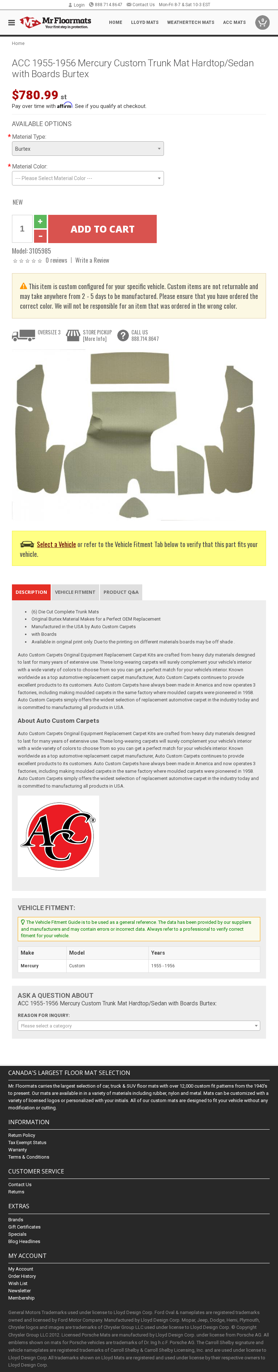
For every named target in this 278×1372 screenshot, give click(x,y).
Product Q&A (121, 592)
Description (31, 592)
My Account (20, 1269)
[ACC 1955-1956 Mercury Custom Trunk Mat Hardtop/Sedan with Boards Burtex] (135, 434)
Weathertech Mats (190, 22)
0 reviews (56, 259)
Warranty (17, 1149)
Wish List (18, 1283)
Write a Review (92, 259)
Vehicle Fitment (75, 592)
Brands (15, 1219)
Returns (16, 1191)
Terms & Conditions (28, 1157)
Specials (17, 1234)
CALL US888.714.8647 (145, 335)
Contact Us (143, 4)
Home (115, 22)
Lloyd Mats (145, 22)
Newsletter (19, 1290)
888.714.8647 (108, 4)
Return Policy (21, 1135)
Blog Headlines (24, 1241)
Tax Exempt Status (27, 1142)
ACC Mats (234, 22)
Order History (22, 1276)
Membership (21, 1298)
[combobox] (88, 148)
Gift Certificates (24, 1227)
